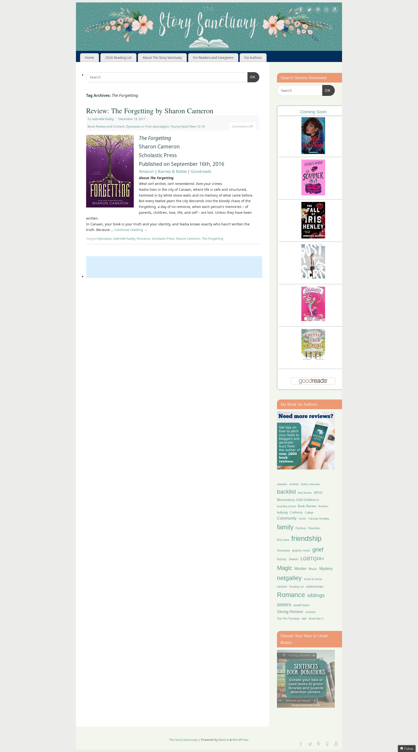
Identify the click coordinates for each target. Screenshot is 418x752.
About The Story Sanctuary (162, 57)
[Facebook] (301, 10)
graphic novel (301, 550)
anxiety (294, 484)
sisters (284, 604)
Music (313, 569)
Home (89, 57)
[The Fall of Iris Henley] (313, 237)
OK (251, 77)
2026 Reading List (118, 57)
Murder (300, 568)
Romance (143, 239)
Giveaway (283, 550)
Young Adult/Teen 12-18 (188, 126)
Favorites (314, 528)
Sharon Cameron (188, 239)
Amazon (146, 171)
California (296, 512)
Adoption (282, 484)
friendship (306, 538)
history (281, 559)
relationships (315, 586)
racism (282, 586)
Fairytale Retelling (318, 518)
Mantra (223, 740)
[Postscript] (313, 277)
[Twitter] (309, 10)
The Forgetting (212, 239)
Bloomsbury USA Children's (298, 500)
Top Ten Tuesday (288, 618)
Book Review (307, 506)
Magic (284, 568)
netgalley (289, 578)
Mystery (326, 569)
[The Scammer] (313, 194)
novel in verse (313, 579)
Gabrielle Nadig (103, 119)
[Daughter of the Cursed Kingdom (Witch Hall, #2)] (313, 153)
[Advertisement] (174, 267)
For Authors (253, 57)
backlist (286, 492)
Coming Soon (313, 111)
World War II (316, 618)
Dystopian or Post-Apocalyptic (147, 126)
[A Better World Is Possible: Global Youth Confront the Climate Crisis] (313, 359)
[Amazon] (334, 10)
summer (310, 612)
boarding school (286, 506)
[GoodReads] (326, 10)
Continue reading (130, 229)
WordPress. (240, 740)
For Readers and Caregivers (213, 57)
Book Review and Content (106, 126)
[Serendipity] (313, 320)
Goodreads (201, 171)
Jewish (293, 559)
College (309, 512)
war (304, 618)
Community (287, 518)
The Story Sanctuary (183, 740)
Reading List (296, 586)
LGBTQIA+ (312, 558)
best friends (305, 492)
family (285, 527)
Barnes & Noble (173, 171)
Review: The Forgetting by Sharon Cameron (149, 110)
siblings (316, 595)
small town (301, 605)
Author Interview (310, 484)
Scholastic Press (163, 239)
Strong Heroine (290, 612)
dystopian (104, 239)
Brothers (323, 506)
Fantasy (301, 528)
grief (317, 549)
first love (283, 540)
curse (302, 518)
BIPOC (318, 492)
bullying (282, 512)
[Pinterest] (317, 10)
